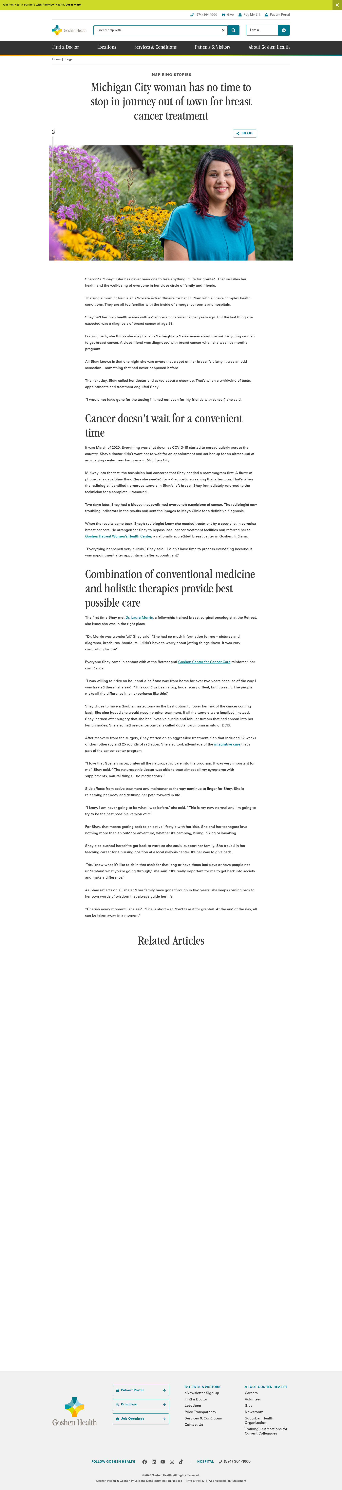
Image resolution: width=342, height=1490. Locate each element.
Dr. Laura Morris (139, 618)
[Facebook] (144, 1461)
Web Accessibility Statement (227, 1481)
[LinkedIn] (153, 1461)
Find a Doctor (196, 1399)
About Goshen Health (266, 1387)
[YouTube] (163, 1461)
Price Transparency (200, 1412)
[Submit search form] (233, 30)
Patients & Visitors (203, 1387)
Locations (193, 1406)
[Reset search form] (223, 30)
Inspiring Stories (171, 75)
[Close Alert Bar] (337, 5)
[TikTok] (181, 1461)
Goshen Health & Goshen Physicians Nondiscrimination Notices (139, 1481)
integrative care (227, 744)
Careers (251, 1393)
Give (249, 1406)
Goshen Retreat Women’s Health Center (118, 536)
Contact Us (194, 1425)
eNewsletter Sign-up (202, 1393)
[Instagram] (172, 1461)
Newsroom (254, 1412)
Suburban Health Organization (259, 1421)
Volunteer (253, 1399)
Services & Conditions (203, 1418)
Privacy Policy (195, 1481)
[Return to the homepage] (69, 30)
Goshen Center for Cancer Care (204, 662)
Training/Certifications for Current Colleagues (266, 1432)
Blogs (68, 59)
